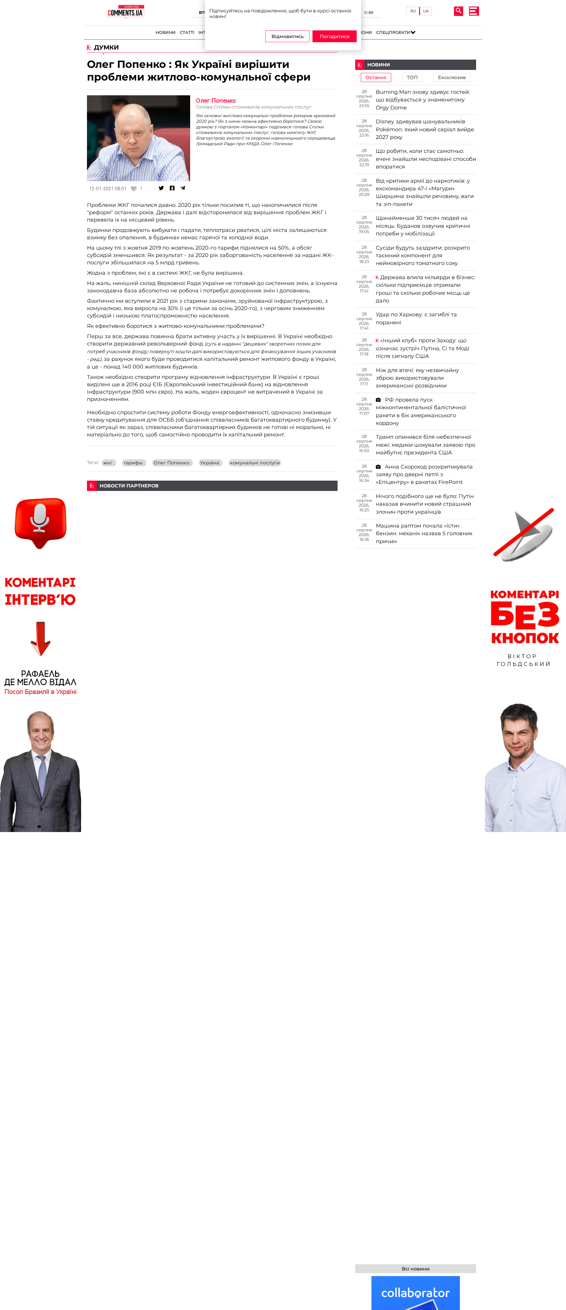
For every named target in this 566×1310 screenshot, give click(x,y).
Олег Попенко (216, 100)
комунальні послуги (255, 463)
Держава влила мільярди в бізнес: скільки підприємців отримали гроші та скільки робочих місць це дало (425, 289)
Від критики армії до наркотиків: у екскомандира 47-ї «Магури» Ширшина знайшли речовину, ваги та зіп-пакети (425, 192)
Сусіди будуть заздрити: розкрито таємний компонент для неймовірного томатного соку (423, 255)
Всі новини (416, 1269)
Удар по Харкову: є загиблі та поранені (416, 318)
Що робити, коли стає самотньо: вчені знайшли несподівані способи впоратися (426, 159)
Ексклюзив (452, 77)
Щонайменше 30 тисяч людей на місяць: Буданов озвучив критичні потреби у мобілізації (423, 226)
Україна (210, 463)
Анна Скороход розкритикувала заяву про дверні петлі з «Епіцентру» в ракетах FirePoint (424, 474)
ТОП (412, 77)
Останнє (376, 77)
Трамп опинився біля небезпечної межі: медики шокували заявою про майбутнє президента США (425, 445)
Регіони (362, 32)
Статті (187, 32)
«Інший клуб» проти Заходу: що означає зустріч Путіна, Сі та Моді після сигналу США (422, 348)
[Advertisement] (212, 532)
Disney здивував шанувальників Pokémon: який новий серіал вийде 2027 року (425, 129)
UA (426, 11)
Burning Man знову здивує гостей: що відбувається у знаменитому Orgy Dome (423, 100)
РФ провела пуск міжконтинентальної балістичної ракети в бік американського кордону (421, 411)
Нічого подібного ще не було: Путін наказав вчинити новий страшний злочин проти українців (425, 504)
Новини (166, 32)
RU (413, 11)
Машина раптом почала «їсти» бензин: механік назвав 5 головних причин (424, 533)
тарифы (134, 463)
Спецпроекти (393, 32)
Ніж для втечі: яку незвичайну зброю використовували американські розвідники (417, 378)
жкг (109, 463)
